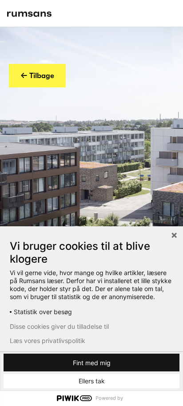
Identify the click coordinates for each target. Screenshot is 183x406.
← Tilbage (37, 75)
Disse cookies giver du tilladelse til (59, 326)
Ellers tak (92, 381)
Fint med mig (92, 363)
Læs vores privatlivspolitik (47, 340)
